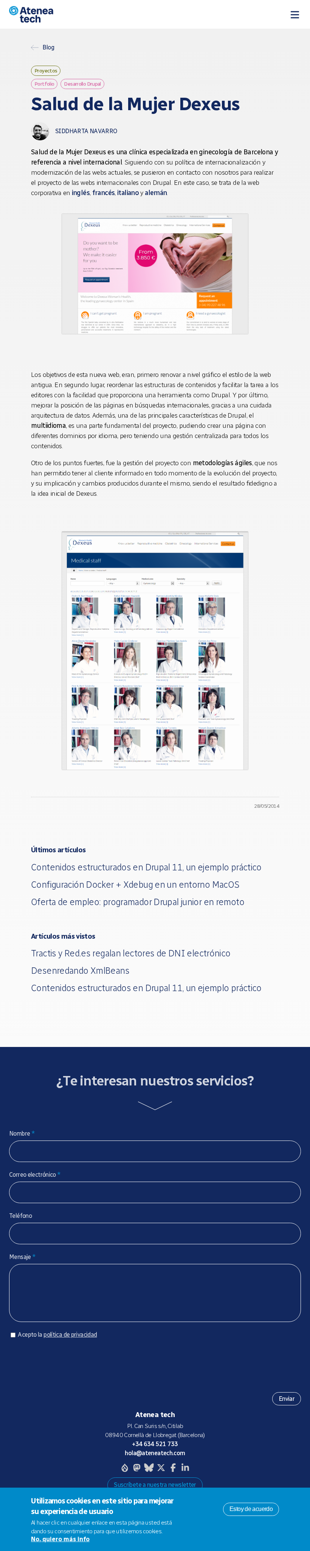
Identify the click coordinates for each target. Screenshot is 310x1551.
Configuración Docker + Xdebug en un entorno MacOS (135, 884)
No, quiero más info (60, 1539)
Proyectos (45, 71)
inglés (81, 193)
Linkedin (185, 1467)
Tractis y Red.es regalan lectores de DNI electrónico (131, 953)
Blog (48, 48)
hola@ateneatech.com (155, 1453)
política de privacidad (70, 1334)
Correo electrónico (35, 1174)
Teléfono (20, 1215)
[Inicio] (87, 14)
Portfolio (44, 84)
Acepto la (57, 1334)
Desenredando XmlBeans (80, 970)
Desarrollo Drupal (82, 84)
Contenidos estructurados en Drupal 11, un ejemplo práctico (146, 867)
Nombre (22, 1133)
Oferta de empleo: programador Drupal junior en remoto (137, 901)
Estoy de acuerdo (251, 1509)
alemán (156, 193)
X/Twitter (161, 1467)
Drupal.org (124, 1467)
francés (103, 193)
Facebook (173, 1467)
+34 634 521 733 (155, 1444)
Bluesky (149, 1467)
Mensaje (22, 1256)
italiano (128, 193)
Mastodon (137, 1467)
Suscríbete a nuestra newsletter (155, 1484)
